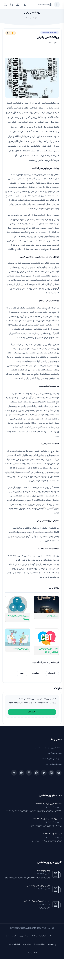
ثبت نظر (31, 712)
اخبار (7, 936)
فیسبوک (51, 673)
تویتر (21, 673)
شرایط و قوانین (14, 944)
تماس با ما (27, 944)
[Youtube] (59, 773)
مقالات (34, 936)
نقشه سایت (32, 953)
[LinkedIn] (51, 773)
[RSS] (14, 773)
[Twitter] (44, 773)
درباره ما (42, 936)
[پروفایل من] (18, 4)
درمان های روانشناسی (49, 32)
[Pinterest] (21, 773)
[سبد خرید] (11, 4)
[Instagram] (29, 773)
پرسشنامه (52, 944)
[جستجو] (5, 4)
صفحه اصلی (53, 936)
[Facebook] (36, 773)
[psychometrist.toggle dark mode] (25, 4)
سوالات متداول (39, 944)
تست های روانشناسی (20, 936)
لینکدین (35, 673)
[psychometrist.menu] (57, 4)
